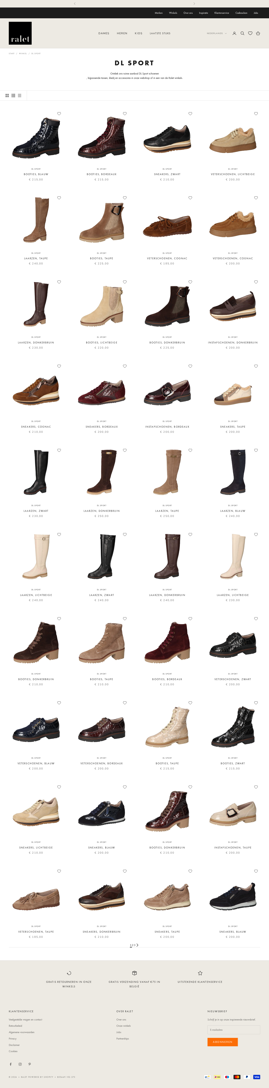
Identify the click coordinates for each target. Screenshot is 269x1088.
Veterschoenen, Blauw (36, 763)
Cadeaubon (241, 12)
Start (12, 53)
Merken (159, 12)
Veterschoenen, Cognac (167, 258)
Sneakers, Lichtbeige (36, 847)
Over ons (188, 12)
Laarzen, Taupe (36, 258)
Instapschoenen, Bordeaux (167, 426)
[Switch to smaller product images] (13, 95)
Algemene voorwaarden (21, 1032)
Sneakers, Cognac (36, 426)
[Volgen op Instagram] (20, 1064)
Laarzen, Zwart (36, 511)
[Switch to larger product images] (7, 95)
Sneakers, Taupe (233, 426)
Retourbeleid (15, 1026)
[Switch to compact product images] (19, 95)
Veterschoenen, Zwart (232, 679)
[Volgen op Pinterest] (29, 1064)
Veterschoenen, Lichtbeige (233, 174)
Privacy (12, 1038)
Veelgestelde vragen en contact (25, 1019)
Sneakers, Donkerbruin (102, 931)
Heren (122, 33)
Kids (139, 33)
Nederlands (215, 33)
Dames (104, 33)
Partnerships (122, 1038)
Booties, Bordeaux (102, 174)
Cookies (13, 1051)
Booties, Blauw (36, 174)
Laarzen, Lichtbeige (36, 595)
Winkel (23, 53)
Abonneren (223, 1042)
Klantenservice (221, 12)
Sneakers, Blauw (101, 847)
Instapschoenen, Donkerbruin (233, 342)
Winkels (173, 12)
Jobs (256, 12)
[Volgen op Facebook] (10, 1064)
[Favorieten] (250, 33)
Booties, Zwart (233, 763)
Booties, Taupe (101, 258)
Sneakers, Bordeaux (102, 426)
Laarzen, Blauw (233, 511)
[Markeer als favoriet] (59, 113)
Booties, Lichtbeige (101, 342)
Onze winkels (123, 1026)
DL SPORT (36, 169)
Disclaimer (14, 1045)
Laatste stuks (160, 33)
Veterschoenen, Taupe (36, 931)
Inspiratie (203, 12)
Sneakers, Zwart (167, 174)
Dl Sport (36, 53)
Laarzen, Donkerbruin (36, 342)
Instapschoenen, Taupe (233, 847)
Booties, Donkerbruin (167, 342)
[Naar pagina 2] (137, 945)
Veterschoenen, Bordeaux (102, 763)
